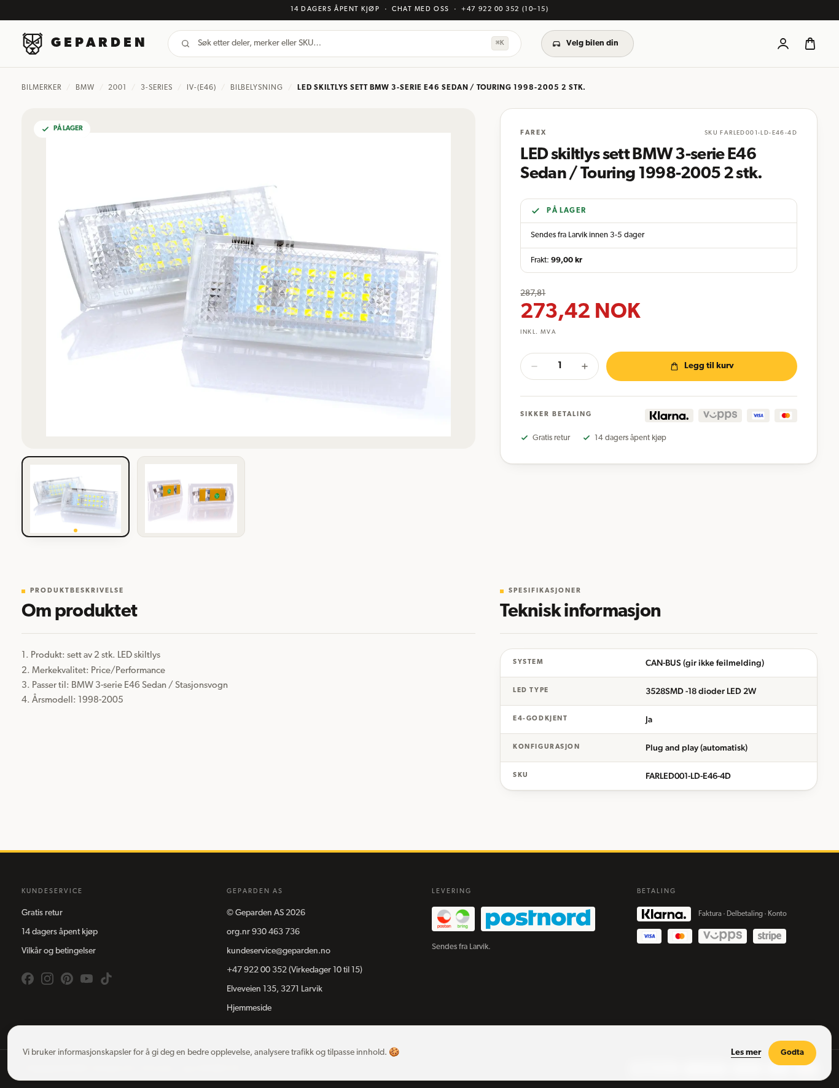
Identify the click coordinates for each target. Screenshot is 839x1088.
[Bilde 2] (191, 496)
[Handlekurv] (810, 43)
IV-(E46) (201, 88)
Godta (792, 1053)
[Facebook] (27, 978)
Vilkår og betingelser (58, 951)
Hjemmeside (249, 1008)
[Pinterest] (67, 978)
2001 (117, 88)
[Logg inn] (783, 43)
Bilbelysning (257, 88)
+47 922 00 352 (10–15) (504, 9)
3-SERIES (157, 88)
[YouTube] (86, 978)
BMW (85, 88)
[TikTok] (106, 978)
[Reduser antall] (534, 366)
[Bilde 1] (75, 496)
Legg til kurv (709, 366)
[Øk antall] (585, 366)
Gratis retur (42, 913)
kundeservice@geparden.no (278, 951)
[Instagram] (47, 978)
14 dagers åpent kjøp (59, 932)
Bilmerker (41, 88)
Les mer (746, 1052)
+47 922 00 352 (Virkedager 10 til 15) (294, 970)
